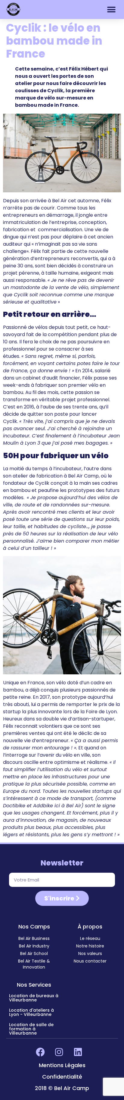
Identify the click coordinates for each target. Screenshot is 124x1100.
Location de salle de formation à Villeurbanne (31, 1029)
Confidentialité (62, 1076)
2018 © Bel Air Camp (62, 1088)
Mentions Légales (62, 1065)
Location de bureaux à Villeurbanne (33, 998)
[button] (111, 9)
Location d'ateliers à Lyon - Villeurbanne (31, 1012)
